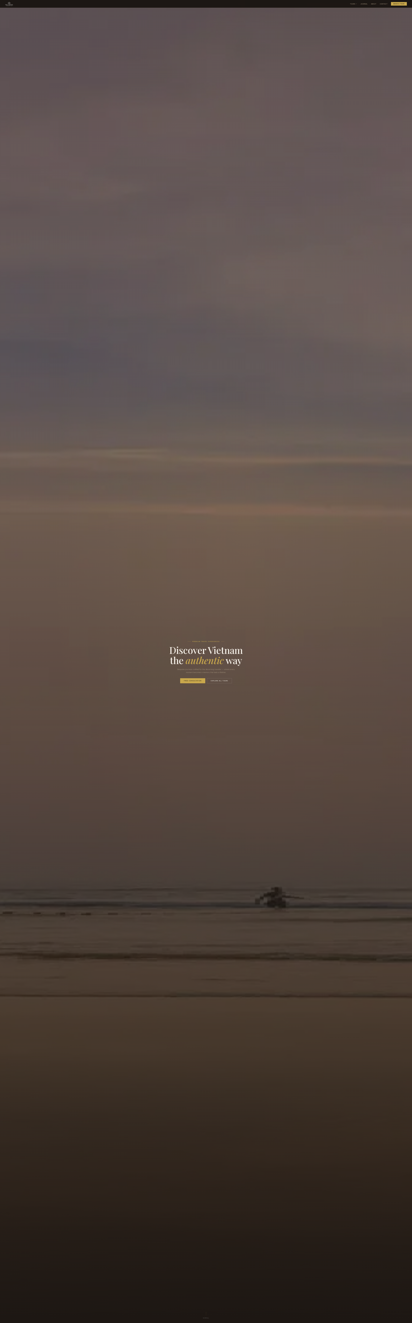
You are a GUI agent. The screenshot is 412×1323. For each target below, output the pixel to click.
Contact (384, 4)
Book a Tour (398, 4)
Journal (364, 4)
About (373, 4)
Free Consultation (192, 681)
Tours (352, 4)
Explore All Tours (219, 681)
